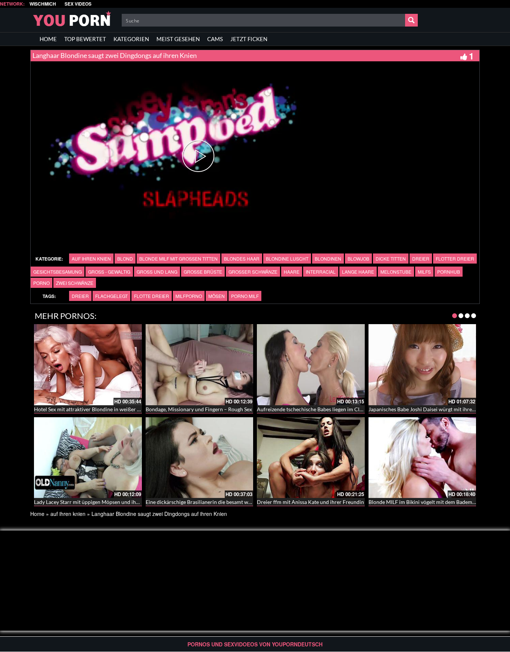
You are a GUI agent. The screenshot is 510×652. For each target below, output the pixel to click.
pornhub (448, 271)
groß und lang (157, 271)
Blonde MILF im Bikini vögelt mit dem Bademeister (426, 502)
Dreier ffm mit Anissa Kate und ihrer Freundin (310, 502)
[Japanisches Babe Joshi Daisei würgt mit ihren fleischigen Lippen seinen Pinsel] (422, 364)
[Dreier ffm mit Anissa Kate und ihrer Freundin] (311, 457)
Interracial (321, 271)
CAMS (215, 39)
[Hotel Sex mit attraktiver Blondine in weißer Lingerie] (88, 364)
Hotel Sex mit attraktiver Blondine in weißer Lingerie (95, 409)
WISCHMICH (42, 4)
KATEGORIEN (131, 39)
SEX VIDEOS (78, 4)
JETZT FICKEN (248, 39)
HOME (48, 39)
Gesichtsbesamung (57, 271)
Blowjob (358, 258)
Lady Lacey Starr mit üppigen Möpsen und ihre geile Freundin (104, 502)
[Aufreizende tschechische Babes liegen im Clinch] (311, 364)
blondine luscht (287, 258)
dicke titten (391, 258)
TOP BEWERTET (85, 39)
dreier (420, 258)
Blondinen (328, 258)
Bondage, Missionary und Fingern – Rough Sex (199, 409)
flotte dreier (151, 296)
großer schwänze (252, 271)
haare (291, 271)
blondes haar (241, 258)
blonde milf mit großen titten (178, 258)
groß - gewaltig (109, 271)
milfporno (188, 296)
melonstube (395, 271)
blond (125, 258)
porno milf (245, 296)
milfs (424, 271)
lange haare (358, 271)
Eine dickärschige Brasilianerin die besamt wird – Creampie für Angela (227, 502)
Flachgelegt (111, 296)
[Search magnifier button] (411, 20)
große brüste (203, 271)
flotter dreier (455, 258)
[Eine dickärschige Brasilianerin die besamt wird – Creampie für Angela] (200, 457)
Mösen (216, 296)
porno (41, 283)
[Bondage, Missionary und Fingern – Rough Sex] (200, 364)
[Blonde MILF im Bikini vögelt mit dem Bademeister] (422, 457)
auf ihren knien (91, 258)
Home (37, 513)
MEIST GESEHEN (178, 39)
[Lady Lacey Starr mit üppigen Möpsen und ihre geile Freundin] (88, 457)
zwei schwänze (74, 283)
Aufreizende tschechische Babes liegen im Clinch (313, 409)
